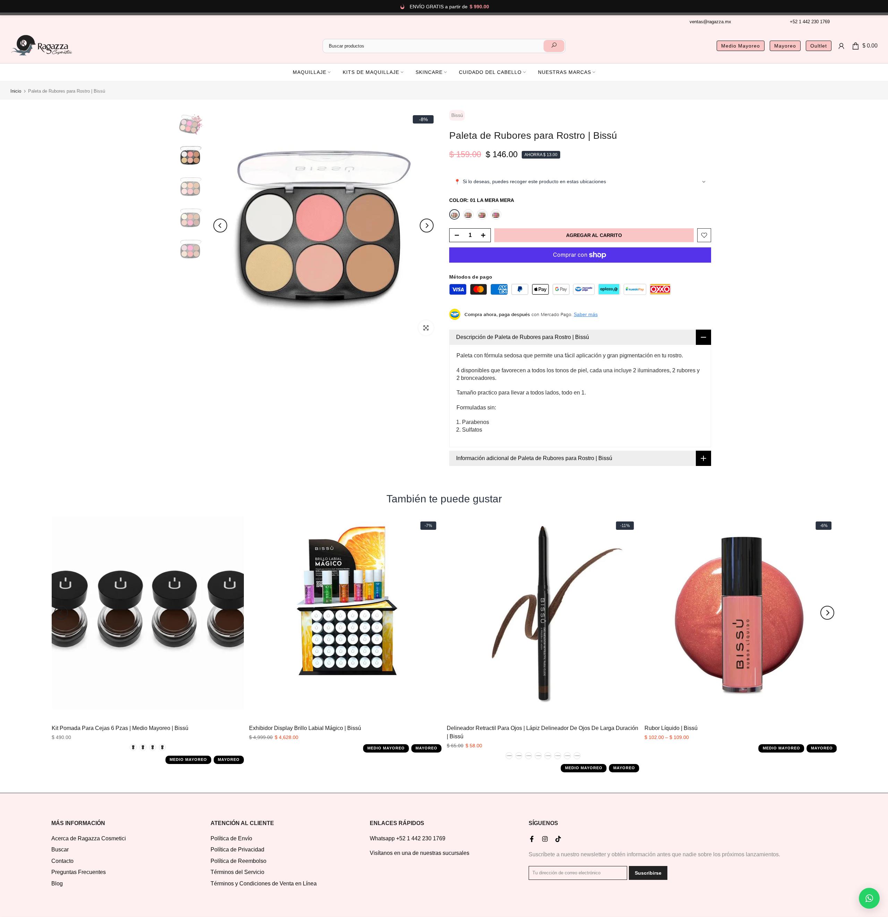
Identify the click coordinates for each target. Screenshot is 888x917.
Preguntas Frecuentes (78, 872)
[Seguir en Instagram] (545, 839)
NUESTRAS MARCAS (564, 72)
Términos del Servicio (237, 872)
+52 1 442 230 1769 (810, 21)
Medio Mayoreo (740, 46)
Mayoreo (785, 46)
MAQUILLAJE (309, 72)
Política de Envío (231, 838)
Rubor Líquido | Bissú (670, 728)
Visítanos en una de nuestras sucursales (419, 853)
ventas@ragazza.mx (710, 21)
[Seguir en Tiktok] (558, 839)
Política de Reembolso (238, 861)
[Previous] (220, 225)
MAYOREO (229, 760)
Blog (57, 883)
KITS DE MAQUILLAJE (371, 72)
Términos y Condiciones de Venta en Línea (264, 883)
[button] (869, 898)
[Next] (427, 225)
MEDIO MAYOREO (188, 760)
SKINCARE (429, 72)
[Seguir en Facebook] (532, 839)
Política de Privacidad (237, 849)
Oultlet (818, 46)
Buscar (60, 849)
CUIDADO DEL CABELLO (490, 72)
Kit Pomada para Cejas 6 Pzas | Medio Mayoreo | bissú (119, 728)
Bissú (457, 115)
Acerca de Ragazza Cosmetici (88, 838)
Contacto (62, 861)
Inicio (15, 91)
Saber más (586, 314)
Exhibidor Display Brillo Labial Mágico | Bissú (305, 728)
